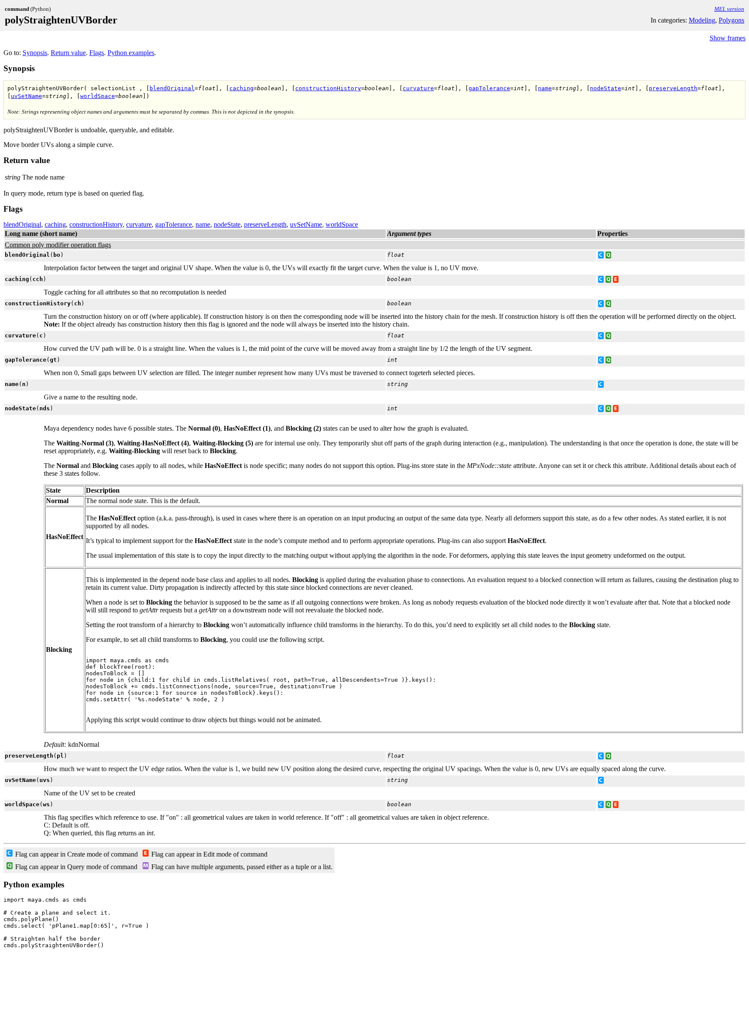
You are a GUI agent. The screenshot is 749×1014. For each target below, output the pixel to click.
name (545, 88)
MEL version (729, 9)
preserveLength (673, 88)
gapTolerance (489, 88)
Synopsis (35, 52)
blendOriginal (172, 88)
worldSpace (97, 96)
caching (241, 88)
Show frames (728, 38)
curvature (418, 88)
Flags (96, 52)
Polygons (731, 20)
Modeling (702, 20)
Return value (68, 52)
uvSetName (26, 96)
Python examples (130, 52)
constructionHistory (328, 88)
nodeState (605, 88)
